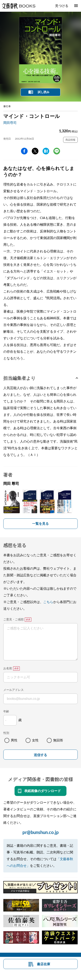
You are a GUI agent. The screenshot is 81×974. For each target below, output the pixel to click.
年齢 (6, 711)
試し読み (43, 92)
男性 (14, 740)
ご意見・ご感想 (13, 619)
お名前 (7, 668)
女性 (35, 740)
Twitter (35, 151)
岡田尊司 (10, 123)
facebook (24, 151)
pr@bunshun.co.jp (40, 832)
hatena (46, 151)
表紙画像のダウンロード (42, 791)
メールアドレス (13, 690)
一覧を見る (40, 523)
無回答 (58, 740)
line (56, 151)
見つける (61, 6)
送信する (40, 755)
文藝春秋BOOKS (18, 6)
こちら (48, 602)
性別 (6, 733)
